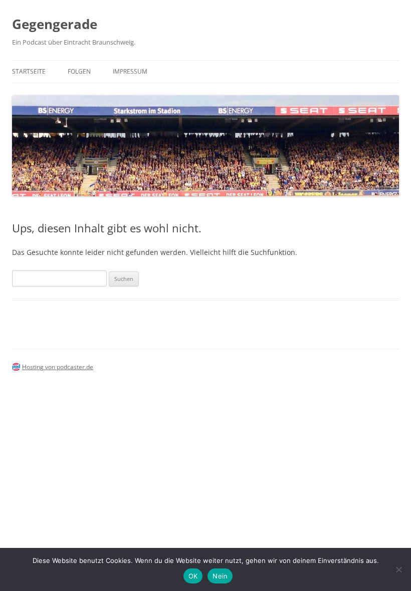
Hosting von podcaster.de (57, 367)
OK (193, 576)
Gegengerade (54, 24)
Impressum (130, 71)
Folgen (79, 71)
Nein (220, 576)
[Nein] (398, 569)
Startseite (29, 71)
